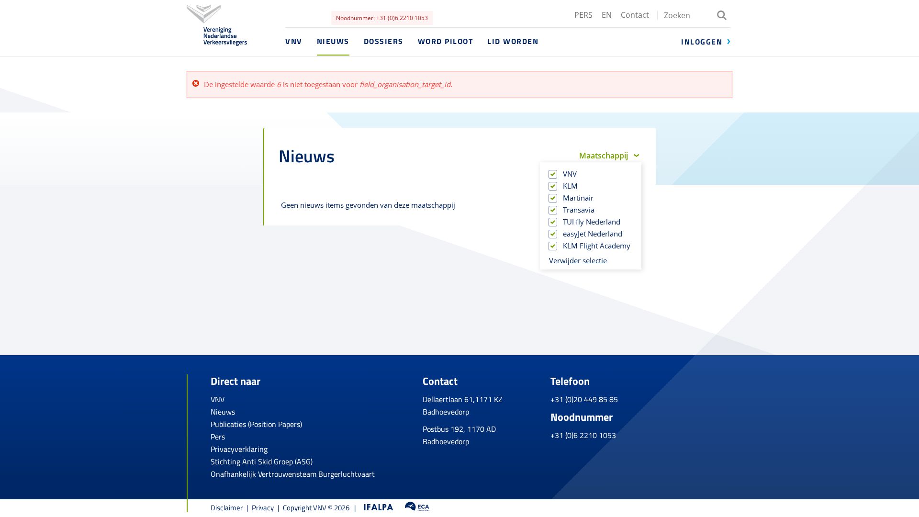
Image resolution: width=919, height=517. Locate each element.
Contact (635, 15)
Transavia (579, 209)
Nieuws (333, 41)
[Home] (236, 39)
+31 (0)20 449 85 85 (584, 399)
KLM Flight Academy (597, 245)
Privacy (263, 507)
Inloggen (701, 41)
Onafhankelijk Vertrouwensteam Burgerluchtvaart (293, 474)
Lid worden (512, 41)
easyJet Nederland (593, 233)
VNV (294, 41)
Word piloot (445, 41)
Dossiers (383, 41)
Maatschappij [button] (603, 155)
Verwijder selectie (578, 260)
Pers (218, 436)
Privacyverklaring (239, 449)
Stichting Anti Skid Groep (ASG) (262, 461)
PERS (583, 15)
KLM (571, 186)
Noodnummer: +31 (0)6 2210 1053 (382, 18)
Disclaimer (227, 507)
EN (607, 15)
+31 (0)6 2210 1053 (583, 435)
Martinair (579, 197)
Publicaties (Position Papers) (256, 424)
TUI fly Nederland (592, 221)
